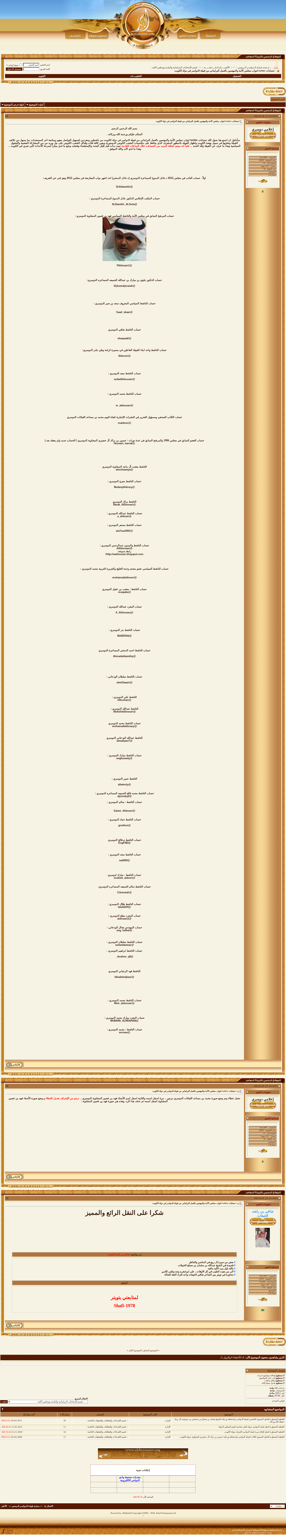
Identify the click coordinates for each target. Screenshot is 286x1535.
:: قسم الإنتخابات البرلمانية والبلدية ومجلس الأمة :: (175, 67)
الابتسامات (279, 1390)
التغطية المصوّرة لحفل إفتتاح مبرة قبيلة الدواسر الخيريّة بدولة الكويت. (254, 1432)
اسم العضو (45, 65)
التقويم (42, 76)
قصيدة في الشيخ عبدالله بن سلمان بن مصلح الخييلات (205, 1265)
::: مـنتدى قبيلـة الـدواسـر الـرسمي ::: (253, 67)
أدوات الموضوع (36, 104)
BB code (278, 1388)
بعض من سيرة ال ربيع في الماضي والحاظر (211, 1262)
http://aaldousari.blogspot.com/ (124, 554)
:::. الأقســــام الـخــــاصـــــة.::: (217, 67)
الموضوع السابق (150, 1350)
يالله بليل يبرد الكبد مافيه (220, 1268)
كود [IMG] (279, 1393)
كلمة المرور (45, 69)
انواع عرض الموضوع (14, 104)
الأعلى (4, 1506)
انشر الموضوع (278, 99)
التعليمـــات (136, 76)
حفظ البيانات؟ (12, 65)
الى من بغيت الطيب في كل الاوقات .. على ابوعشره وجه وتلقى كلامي (197, 1271)
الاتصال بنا (48, 1506)
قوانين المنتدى (278, 1401)
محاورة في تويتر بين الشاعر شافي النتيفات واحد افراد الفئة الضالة (198, 1274)
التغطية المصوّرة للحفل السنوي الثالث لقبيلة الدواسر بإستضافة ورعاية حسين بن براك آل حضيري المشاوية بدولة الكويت (232, 1437)
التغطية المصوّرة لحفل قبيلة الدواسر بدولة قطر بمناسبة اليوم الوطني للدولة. (251, 1427)
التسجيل (237, 76)
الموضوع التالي (135, 1350)
